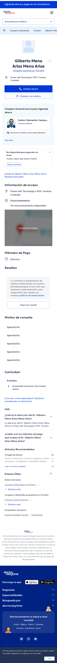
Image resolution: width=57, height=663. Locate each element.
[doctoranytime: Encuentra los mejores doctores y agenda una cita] (4, 30)
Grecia (16, 624)
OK (49, 658)
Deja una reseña (28, 305)
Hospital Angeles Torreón (17, 515)
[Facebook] (21, 639)
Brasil (38, 628)
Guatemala (29, 628)
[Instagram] (28, 639)
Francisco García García (16, 499)
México (31, 624)
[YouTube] (35, 639)
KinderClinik (37, 515)
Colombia (39, 624)
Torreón (37, 30)
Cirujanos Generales (19, 30)
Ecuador (20, 628)
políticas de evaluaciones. (32, 295)
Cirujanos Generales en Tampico (20, 484)
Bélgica (24, 624)
